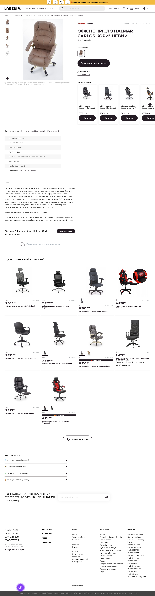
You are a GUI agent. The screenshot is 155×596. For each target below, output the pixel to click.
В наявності (52, 8)
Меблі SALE (132, 571)
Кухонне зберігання (109, 553)
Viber (44, 538)
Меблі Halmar (133, 558)
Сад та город (105, 540)
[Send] (106, 497)
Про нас (75, 534)
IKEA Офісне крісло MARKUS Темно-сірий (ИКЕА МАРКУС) (132, 359)
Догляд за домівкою (109, 566)
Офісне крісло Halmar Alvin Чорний (87, 107)
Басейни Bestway (135, 534)
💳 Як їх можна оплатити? (15, 467)
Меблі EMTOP (133, 550)
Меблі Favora (133, 553)
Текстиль (104, 542)
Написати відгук (66, 231)
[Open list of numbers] (118, 9)
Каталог (32, 8)
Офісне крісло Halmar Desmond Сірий (94, 366)
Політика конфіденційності (80, 558)
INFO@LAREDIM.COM (14, 550)
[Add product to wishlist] (37, 268)
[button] (150, 104)
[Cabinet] (128, 8)
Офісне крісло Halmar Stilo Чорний (108, 107)
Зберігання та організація (111, 564)
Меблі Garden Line (135, 555)
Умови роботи (78, 537)
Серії (102, 572)
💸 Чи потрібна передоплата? (17, 473)
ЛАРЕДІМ (8, 15)
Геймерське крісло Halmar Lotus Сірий (128, 107)
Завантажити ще (80, 439)
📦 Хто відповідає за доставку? (17, 480)
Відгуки (75, 547)
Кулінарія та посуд (108, 548)
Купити (87, 118)
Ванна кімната (106, 556)
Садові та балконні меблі (111, 537)
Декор (103, 561)
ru (149, 8)
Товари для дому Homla (138, 577)
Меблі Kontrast (133, 566)
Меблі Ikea (132, 561)
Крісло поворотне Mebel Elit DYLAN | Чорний (57, 307)
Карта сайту (77, 554)
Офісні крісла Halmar (27, 171)
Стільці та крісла (29, 15)
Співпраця (77, 561)
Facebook (47, 529)
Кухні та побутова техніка (111, 550)
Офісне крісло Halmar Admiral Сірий (20, 306)
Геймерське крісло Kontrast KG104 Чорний (130, 307)
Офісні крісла (43, 15)
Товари (17, 15)
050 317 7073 (12, 540)
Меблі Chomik (133, 545)
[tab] (36, 460)
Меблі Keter (132, 563)
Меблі (102, 534)
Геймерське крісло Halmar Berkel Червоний (55, 422)
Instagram (47, 534)
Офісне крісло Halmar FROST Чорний (20, 358)
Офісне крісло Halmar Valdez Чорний (57, 363)
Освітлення (105, 558)
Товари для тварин (108, 569)
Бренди (40, 8)
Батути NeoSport (134, 537)
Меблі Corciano (134, 547)
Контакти (76, 540)
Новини (75, 544)
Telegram (46, 542)
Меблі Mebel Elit (134, 568)
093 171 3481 (112, 8)
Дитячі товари (106, 545)
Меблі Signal (132, 574)
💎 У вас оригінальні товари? (17, 460)
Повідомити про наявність (93, 63)
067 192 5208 (12, 536)
